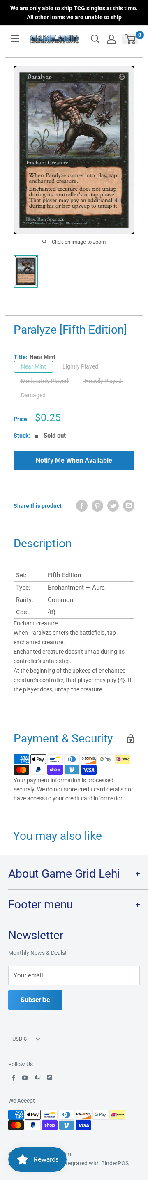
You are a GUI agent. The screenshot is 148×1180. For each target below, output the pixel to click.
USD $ (19, 1039)
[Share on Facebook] (82, 506)
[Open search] (95, 39)
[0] (130, 39)
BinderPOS (115, 1163)
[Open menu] (14, 38)
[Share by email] (128, 506)
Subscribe (35, 1000)
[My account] (111, 39)
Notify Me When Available (74, 460)
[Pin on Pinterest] (97, 506)
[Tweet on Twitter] (113, 506)
